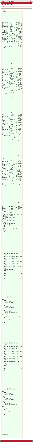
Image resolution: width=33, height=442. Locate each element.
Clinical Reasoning (4, 4)
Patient (28, 9)
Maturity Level (14, 9)
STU (9, 6)
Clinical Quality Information (4, 9)
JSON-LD (4, 10)
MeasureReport (8, 4)
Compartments (26, 9)
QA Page (19, 440)
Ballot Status (19, 9)
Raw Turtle (2, 10)
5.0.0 (19, 6)
